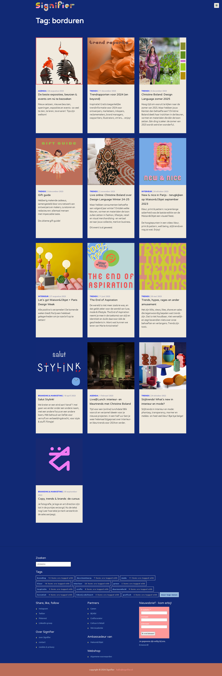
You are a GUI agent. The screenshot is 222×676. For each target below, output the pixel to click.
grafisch (140, 594)
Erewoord (143, 645)
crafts (93, 589)
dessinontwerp (97, 578)
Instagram (43, 608)
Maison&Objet (96, 642)
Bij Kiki (93, 613)
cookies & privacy (46, 647)
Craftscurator (96, 618)
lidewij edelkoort (97, 594)
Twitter (42, 613)
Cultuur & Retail (97, 623)
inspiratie (55, 589)
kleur (53, 583)
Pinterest (43, 618)
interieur (91, 583)
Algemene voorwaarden (101, 656)
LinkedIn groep (45, 623)
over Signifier (45, 637)
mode (137, 578)
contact (42, 642)
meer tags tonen (169, 594)
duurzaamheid (132, 589)
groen (129, 583)
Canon (93, 608)
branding (55, 578)
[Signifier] (54, 6)
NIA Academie (96, 628)
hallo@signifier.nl (124, 669)
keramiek (54, 594)
